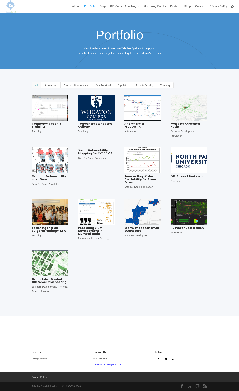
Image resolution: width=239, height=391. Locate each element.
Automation (51, 85)
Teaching (165, 85)
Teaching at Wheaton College (95, 125)
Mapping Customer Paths (185, 125)
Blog (103, 7)
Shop (187, 7)
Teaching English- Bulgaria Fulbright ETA (49, 229)
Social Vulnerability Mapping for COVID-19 (95, 151)
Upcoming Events (155, 7)
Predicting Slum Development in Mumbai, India (90, 231)
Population (123, 85)
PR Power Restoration (187, 228)
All (36, 85)
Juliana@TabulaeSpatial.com (107, 364)
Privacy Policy (218, 7)
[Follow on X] (172, 359)
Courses (200, 7)
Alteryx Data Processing (134, 125)
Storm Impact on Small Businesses (141, 229)
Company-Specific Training (46, 125)
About (76, 7)
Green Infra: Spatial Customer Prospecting (49, 280)
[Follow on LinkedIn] (157, 359)
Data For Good (103, 85)
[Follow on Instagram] (165, 359)
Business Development (76, 85)
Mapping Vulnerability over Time (49, 177)
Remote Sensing (145, 85)
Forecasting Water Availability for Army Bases (140, 179)
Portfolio (90, 7)
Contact (175, 7)
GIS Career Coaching (123, 7)
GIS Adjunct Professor (187, 176)
